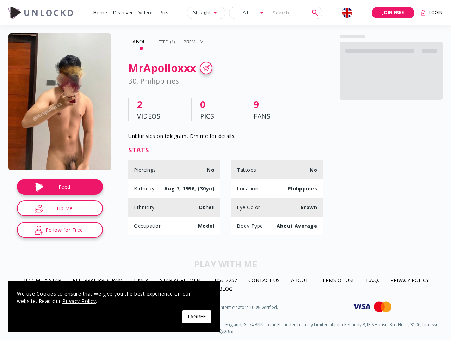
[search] (315, 13)
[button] (100, 12)
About (299, 281)
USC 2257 (226, 281)
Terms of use (337, 281)
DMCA (141, 281)
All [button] (245, 12)
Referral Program (98, 281)
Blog (226, 289)
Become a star (41, 281)
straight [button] (202, 12)
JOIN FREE (393, 12)
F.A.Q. (372, 281)
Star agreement (182, 281)
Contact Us (264, 281)
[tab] (141, 41)
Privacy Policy (409, 281)
